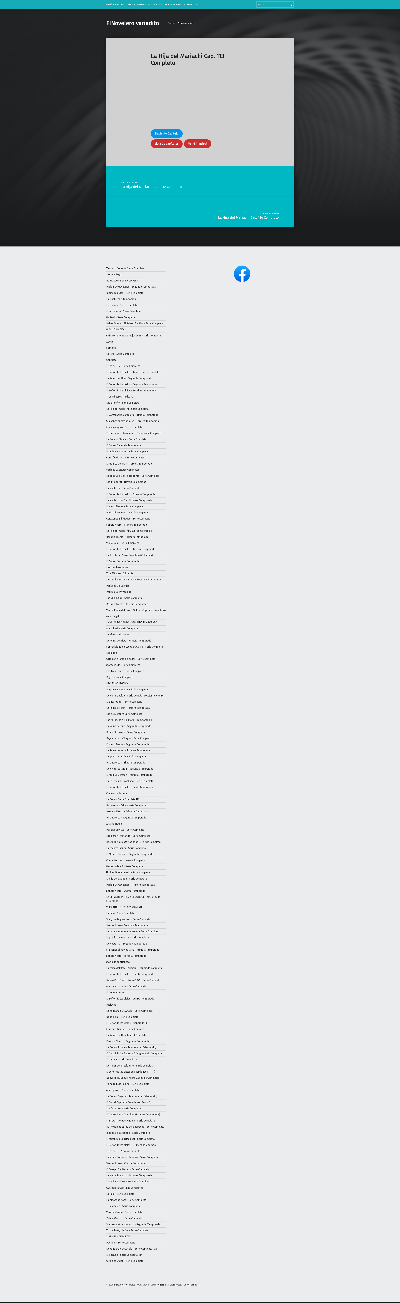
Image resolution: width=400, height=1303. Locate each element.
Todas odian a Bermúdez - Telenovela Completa (133, 433)
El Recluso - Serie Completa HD (124, 1254)
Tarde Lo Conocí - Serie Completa (125, 268)
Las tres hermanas (117, 567)
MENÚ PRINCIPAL (115, 4)
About (109, 341)
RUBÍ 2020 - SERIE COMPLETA (122, 280)
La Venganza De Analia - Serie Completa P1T (131, 1010)
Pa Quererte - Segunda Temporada (126, 817)
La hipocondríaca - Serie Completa (126, 1200)
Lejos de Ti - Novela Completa (123, 1151)
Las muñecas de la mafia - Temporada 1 (129, 720)
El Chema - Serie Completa (121, 1059)
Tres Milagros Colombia (119, 573)
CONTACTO (189, 4)
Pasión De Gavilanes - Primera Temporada (130, 884)
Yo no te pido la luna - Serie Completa (127, 1083)
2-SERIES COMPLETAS (118, 1236)
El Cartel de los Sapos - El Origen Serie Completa (134, 1053)
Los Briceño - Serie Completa (123, 402)
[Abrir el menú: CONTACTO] (197, 4)
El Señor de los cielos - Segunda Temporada (131, 384)
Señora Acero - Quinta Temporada (125, 890)
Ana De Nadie (114, 823)
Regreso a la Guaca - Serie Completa (127, 689)
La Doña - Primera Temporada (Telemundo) (131, 1047)
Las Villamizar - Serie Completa (124, 598)
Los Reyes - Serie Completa (122, 305)
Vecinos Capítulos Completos (122, 469)
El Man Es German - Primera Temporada (129, 774)
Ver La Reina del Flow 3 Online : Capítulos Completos (136, 610)
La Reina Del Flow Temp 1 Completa (126, 1035)
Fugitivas (111, 1004)
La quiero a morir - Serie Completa (126, 756)
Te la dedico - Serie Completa (123, 1206)
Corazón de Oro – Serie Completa (125, 457)
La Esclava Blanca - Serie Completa (126, 439)
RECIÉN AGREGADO (117, 683)
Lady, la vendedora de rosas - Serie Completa (132, 931)
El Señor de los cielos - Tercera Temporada (130, 549)
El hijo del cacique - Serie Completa (126, 878)
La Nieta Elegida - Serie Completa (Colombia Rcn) (134, 695)
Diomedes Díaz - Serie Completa (124, 292)
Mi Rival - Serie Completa (120, 317)
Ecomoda (111, 652)
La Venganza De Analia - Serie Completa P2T (131, 1248)
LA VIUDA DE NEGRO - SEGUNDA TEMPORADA (131, 622)
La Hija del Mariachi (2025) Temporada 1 (129, 530)
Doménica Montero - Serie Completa (127, 451)
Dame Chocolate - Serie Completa (125, 732)
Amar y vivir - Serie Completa (123, 1090)
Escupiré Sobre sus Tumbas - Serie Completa (132, 1157)
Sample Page (113, 274)
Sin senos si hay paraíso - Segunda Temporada (133, 1224)
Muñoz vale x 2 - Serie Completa (124, 866)
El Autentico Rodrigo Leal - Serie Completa (130, 1138)
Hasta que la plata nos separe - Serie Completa (133, 841)
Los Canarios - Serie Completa (123, 1108)
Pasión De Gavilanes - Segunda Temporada (131, 286)
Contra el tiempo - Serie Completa (125, 1029)
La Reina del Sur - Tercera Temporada (128, 707)
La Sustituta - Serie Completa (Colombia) (129, 555)
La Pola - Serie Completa (120, 1193)
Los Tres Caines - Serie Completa (125, 671)
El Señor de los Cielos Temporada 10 (127, 1023)
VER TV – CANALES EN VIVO (167, 4)
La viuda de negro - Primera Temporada (129, 1175)
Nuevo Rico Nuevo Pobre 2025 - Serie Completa (133, 980)
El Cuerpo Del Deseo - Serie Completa (127, 1169)
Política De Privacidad (119, 591)
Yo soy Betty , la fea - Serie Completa (127, 1230)
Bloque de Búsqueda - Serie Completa (128, 1132)
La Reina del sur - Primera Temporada (128, 750)
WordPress (175, 1284)
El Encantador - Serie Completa (124, 701)
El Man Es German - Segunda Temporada (129, 854)
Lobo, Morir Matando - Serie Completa (128, 835)
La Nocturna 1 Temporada (121, 299)
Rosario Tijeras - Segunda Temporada (128, 744)
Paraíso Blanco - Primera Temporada (127, 811)
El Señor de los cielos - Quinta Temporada (130, 974)
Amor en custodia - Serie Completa (126, 986)
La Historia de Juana (117, 634)
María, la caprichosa (118, 961)
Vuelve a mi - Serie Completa (122, 543)
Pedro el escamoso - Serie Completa (127, 512)
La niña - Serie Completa (120, 913)
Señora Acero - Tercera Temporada (126, 955)
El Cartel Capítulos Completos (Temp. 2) (128, 1102)
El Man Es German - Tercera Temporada (129, 463)
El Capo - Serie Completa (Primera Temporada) (133, 1114)
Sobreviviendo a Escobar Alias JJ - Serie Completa (134, 646)
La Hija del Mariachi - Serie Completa (127, 408)
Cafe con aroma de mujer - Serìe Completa (130, 658)
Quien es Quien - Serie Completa (124, 1260)
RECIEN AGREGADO (137, 4)
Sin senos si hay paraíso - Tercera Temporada (132, 421)
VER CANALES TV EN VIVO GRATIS (124, 907)
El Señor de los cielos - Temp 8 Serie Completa (132, 372)
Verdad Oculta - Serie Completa (124, 1212)
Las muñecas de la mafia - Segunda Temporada (133, 579)
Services (111, 347)
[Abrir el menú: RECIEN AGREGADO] (149, 4)
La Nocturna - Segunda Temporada (126, 943)
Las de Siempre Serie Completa (124, 713)
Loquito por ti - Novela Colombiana (126, 481)
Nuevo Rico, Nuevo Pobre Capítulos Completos (133, 1077)
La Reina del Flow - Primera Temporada (128, 640)
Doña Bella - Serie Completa (122, 1016)
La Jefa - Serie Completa (120, 353)
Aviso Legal (112, 616)
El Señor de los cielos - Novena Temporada (130, 494)
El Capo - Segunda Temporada (123, 445)
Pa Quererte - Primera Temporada (125, 762)
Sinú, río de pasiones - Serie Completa (128, 919)
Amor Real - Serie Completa (122, 628)
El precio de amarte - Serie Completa (127, 937)
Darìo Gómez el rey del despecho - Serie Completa (135, 1126)
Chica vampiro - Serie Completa (124, 427)
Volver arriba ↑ (192, 1284)
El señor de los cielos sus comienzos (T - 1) (130, 1071)
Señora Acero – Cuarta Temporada (126, 1163)
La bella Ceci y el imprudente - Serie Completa (132, 475)
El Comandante (115, 992)
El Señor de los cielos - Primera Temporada (131, 1145)
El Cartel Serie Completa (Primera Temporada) (132, 414)
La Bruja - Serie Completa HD (123, 799)
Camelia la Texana (116, 793)
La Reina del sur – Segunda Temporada (128, 726)
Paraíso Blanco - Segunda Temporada (128, 1041)
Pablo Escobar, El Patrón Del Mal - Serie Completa (134, 323)
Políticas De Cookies (117, 585)
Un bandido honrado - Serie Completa (128, 872)
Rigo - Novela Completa (119, 677)
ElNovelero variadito (132, 23)
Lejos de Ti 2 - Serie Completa (123, 366)
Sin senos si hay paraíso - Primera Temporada (132, 949)
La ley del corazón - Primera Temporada (129, 500)
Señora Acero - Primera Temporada (126, 524)
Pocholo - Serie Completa (120, 1242)
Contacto (111, 359)
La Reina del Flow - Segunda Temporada (129, 378)
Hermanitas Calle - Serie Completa (126, 805)
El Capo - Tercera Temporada (123, 561)
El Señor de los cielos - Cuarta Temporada (130, 998)
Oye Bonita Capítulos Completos (124, 1187)
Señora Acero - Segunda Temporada (127, 925)
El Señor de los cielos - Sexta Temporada (129, 787)
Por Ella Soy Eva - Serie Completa (125, 829)
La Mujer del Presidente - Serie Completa (130, 1065)
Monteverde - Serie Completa (123, 665)
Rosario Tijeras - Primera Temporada (127, 536)
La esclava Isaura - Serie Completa (126, 848)
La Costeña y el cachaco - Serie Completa (129, 781)
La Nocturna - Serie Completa (123, 488)
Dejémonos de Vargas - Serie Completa (128, 738)
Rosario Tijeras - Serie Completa (124, 506)
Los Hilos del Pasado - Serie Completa (128, 1181)
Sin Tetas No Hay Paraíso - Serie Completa (130, 1120)
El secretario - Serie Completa (123, 311)
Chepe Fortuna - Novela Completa (125, 860)
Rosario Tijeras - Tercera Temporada (127, 604)
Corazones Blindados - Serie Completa (128, 518)
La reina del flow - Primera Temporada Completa (134, 968)
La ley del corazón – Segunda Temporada (129, 768)
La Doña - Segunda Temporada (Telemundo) (131, 1096)
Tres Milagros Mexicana (119, 396)
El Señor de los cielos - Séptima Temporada (131, 390)
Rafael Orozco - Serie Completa (124, 1218)
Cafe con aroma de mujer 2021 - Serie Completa (133, 335)
